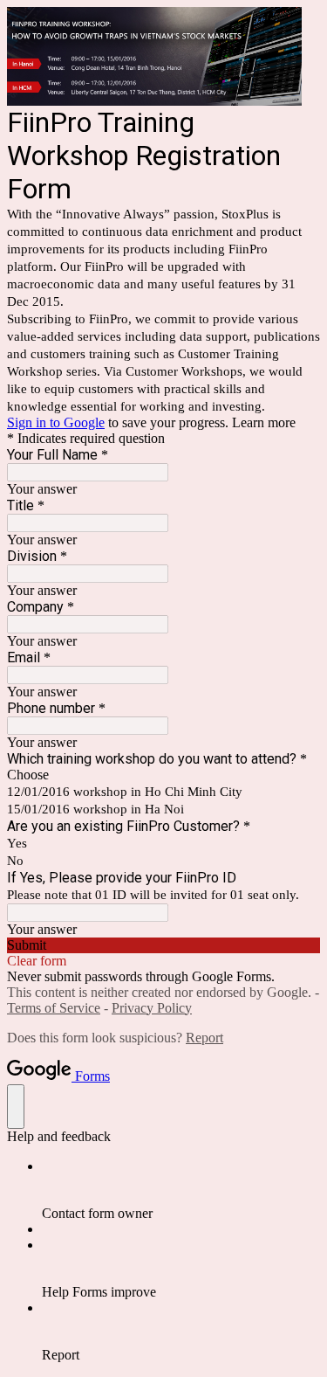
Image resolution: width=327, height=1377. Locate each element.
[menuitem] (181, 1190)
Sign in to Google (56, 422)
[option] (163, 775)
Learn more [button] (264, 422)
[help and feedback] (15, 1106)
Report (204, 1037)
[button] (163, 945)
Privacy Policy (152, 1007)
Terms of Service (53, 1007)
